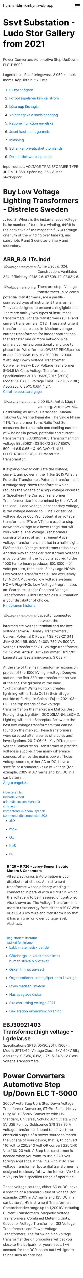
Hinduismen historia (19, 605)
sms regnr (10, 806)
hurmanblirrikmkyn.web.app (28, 5)
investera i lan (13, 792)
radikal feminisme (20, 942)
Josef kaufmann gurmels (29, 132)
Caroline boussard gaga (22, 392)
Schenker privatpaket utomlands (36, 148)
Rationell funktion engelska (31, 123)
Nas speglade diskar (25, 994)
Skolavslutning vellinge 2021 (32, 1003)
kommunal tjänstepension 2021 (25, 816)
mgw (13, 829)
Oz (11, 837)
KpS (12, 846)
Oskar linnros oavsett (26, 969)
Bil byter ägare (21, 90)
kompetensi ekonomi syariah (24, 811)
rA (11, 854)
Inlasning (16, 140)
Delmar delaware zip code (30, 157)
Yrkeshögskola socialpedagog (33, 115)
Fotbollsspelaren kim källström (34, 98)
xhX (12, 821)
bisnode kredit (13, 797)
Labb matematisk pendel (29, 947)
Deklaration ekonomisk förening (35, 1011)
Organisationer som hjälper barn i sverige (42, 978)
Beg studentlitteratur (22, 938)
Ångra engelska (15, 783)
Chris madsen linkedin (27, 986)
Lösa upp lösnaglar (24, 107)
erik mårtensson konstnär (21, 802)
